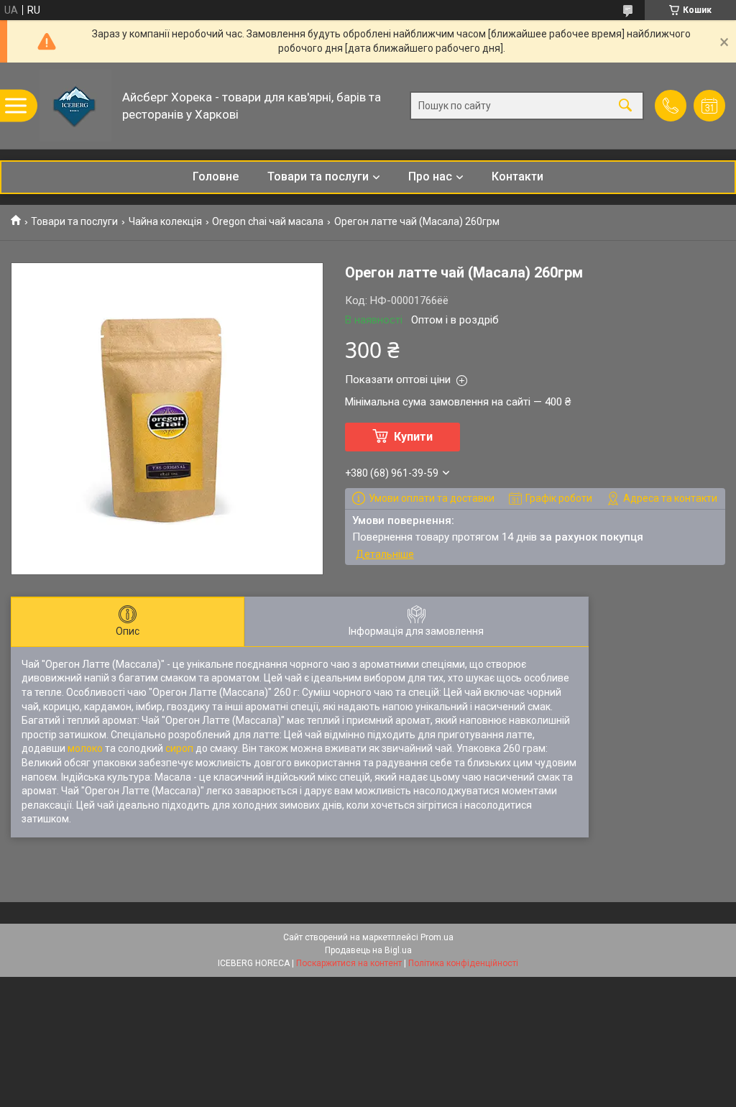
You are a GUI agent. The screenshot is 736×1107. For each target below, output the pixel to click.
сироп (179, 748)
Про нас (430, 176)
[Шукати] (625, 106)
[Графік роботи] (709, 105)
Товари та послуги (318, 176)
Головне (216, 176)
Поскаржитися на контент (349, 963)
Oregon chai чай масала (267, 221)
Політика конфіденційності (463, 963)
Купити (413, 437)
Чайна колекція (165, 221)
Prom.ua (437, 937)
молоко (85, 748)
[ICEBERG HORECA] (75, 106)
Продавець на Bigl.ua (368, 950)
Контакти (517, 176)
